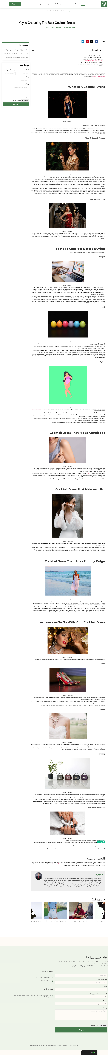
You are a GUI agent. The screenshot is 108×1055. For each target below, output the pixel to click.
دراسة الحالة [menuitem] (58, 4)
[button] (96, 41)
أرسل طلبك (16, 104)
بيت (74, 10)
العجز (30, 1045)
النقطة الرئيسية (98, 65)
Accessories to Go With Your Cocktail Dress (90, 64)
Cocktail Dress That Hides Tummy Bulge (91, 62)
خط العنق (88, 473)
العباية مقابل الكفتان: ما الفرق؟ (93, 921)
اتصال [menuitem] (41, 4)
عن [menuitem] (49, 4)
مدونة (70, 10)
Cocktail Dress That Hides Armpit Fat (92, 59)
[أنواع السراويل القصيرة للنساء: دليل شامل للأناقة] (67, 910)
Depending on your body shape (38, 409)
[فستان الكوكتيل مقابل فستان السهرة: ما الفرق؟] (42, 910)
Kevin (99, 875)
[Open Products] (73, 4)
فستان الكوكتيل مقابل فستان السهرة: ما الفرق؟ (42, 921)
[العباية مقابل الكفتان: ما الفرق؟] (93, 910)
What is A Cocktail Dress (95, 55)
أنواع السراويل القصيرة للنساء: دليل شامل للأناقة (68, 921)
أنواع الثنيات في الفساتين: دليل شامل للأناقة (17, 57)
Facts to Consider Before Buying (93, 57)
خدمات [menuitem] (68, 4)
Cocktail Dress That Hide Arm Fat (93, 60)
